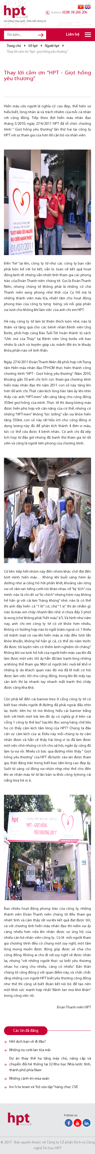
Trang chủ (14, 46)
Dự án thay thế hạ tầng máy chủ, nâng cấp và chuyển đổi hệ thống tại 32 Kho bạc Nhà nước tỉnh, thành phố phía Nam (50, 1064)
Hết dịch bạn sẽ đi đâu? (27, 1042)
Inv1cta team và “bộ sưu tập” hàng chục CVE (43, 1087)
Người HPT (52, 46)
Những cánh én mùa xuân (29, 1079)
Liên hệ (72, 35)
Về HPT (32, 46)
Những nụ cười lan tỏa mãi (29, 1050)
